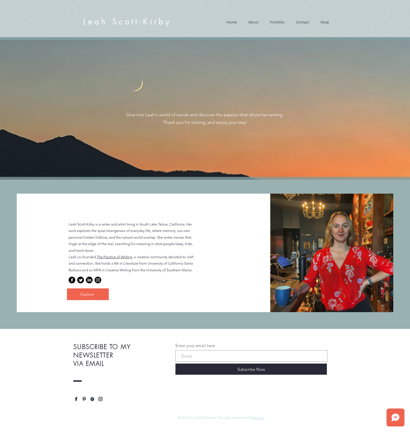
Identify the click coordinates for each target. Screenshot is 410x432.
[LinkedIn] (89, 280)
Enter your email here (195, 345)
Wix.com (257, 418)
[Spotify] (92, 399)
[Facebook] (72, 280)
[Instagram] (98, 280)
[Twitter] (80, 280)
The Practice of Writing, (115, 257)
